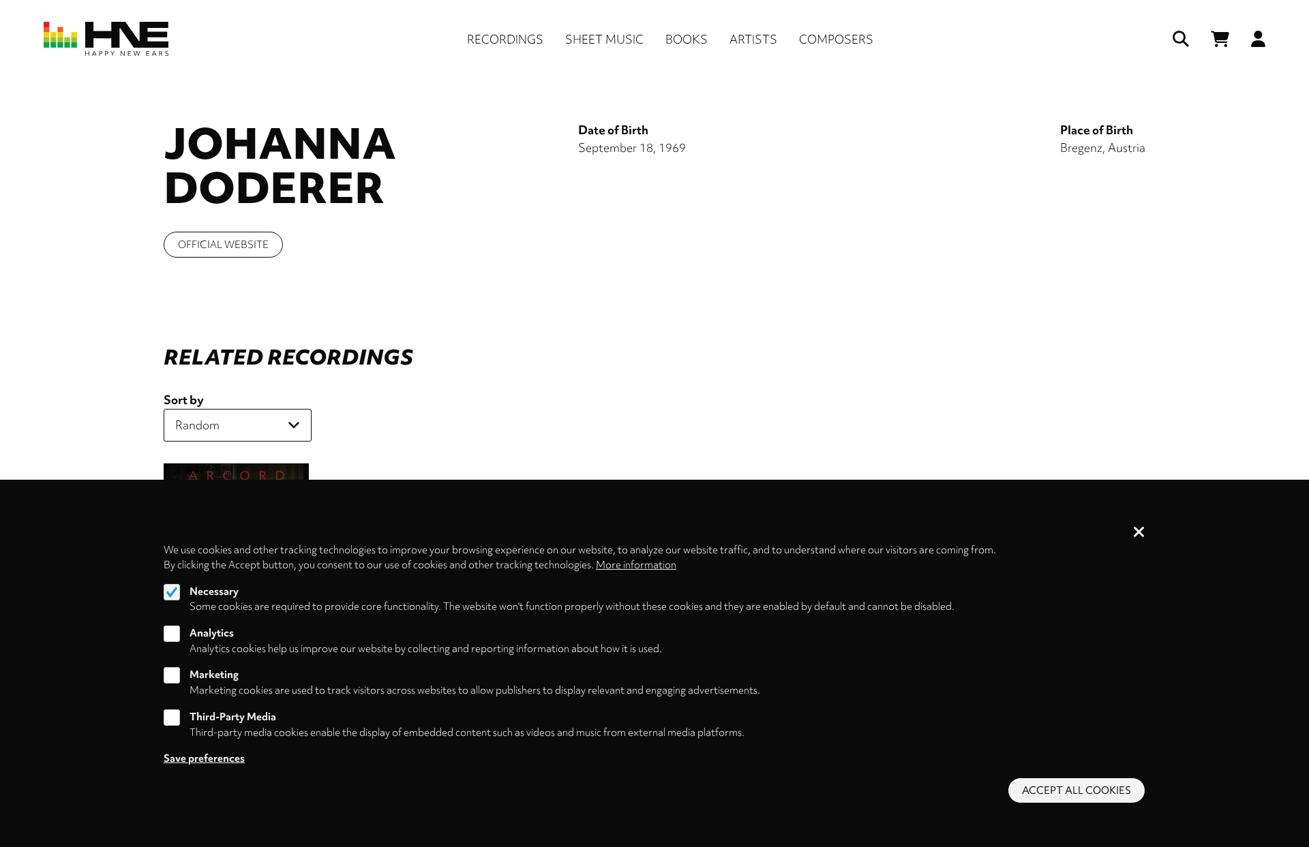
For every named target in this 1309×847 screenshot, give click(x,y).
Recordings (505, 39)
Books (686, 39)
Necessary (214, 591)
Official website (223, 244)
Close (1139, 532)
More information (636, 565)
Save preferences (204, 758)
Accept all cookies (1076, 790)
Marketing (214, 675)
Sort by (184, 399)
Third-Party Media (233, 717)
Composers (836, 39)
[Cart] (1220, 39)
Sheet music (604, 39)
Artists (753, 39)
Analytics (212, 633)
